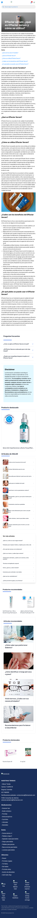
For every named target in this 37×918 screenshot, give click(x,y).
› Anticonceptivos (6, 816)
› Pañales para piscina (7, 844)
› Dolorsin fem (5, 808)
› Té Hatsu (4, 864)
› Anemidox (4, 825)
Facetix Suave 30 (7, 761)
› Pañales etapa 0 (6, 836)
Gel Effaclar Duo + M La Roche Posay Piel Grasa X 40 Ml (10, 612)
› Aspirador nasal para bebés (9, 839)
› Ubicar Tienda (5, 784)
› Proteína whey (6, 869)
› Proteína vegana (6, 861)
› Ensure (3, 858)
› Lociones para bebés (8, 850)
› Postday (4, 814)
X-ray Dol (22, 761)
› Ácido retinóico (6, 811)
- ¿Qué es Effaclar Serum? (8, 55)
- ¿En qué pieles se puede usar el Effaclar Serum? (14, 64)
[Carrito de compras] (35, 3)
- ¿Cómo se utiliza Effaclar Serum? (10, 58)
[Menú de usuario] (2, 3)
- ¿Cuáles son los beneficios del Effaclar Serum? (14, 61)
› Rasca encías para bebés (9, 847)
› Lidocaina (4, 822)
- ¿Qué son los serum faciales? (9, 52)
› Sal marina (4, 866)
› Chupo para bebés (7, 841)
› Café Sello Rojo (6, 875)
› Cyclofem (4, 819)
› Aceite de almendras (8, 872)
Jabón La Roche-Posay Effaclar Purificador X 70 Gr (27, 611)
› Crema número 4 (6, 833)
